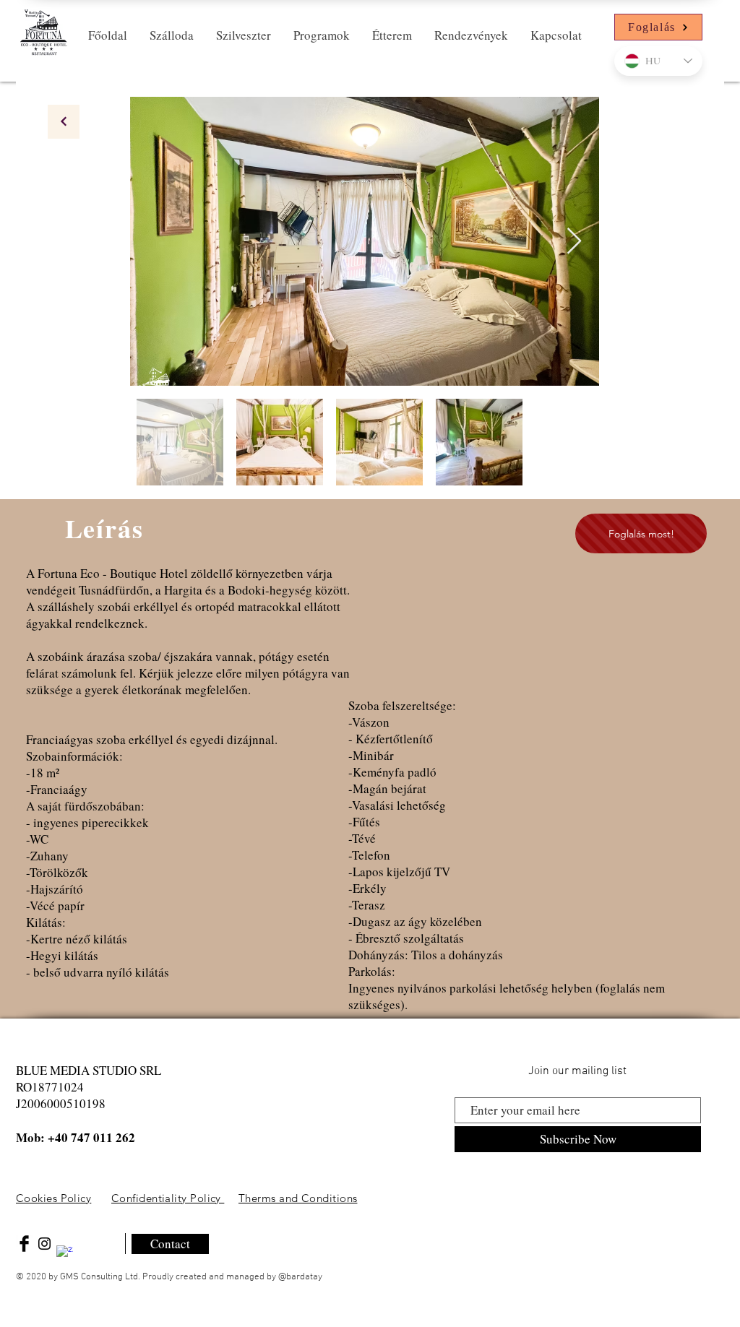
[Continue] (63, 122)
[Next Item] (574, 242)
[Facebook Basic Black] (24, 1243)
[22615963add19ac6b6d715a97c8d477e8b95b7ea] (64, 1253)
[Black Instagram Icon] (44, 1243)
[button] (171, 35)
